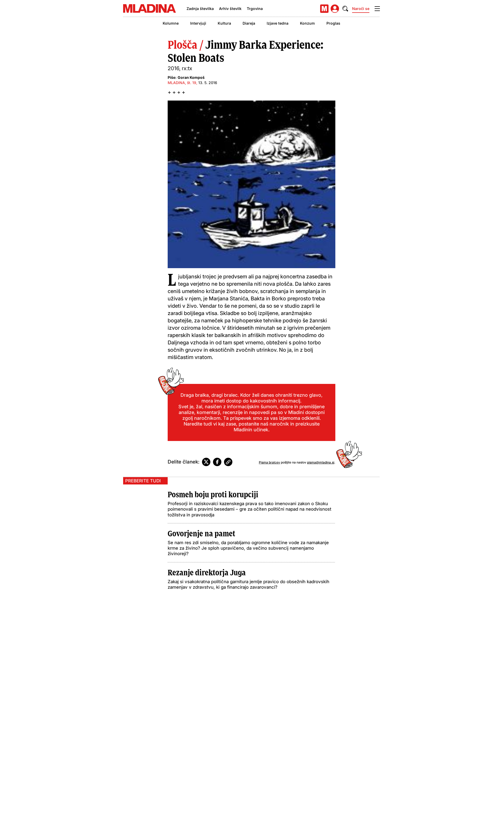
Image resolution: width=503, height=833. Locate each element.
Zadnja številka (200, 8)
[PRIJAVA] (335, 8)
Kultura (224, 23)
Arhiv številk (230, 8)
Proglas (333, 23)
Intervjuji (198, 23)
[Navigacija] (377, 8)
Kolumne (171, 23)
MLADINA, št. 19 (182, 82)
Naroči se (360, 8)
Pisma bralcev (269, 462)
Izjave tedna (277, 23)
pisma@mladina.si (320, 462)
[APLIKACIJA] (324, 8)
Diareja (249, 23)
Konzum (307, 23)
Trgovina (255, 8)
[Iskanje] (345, 8)
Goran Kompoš (191, 77)
